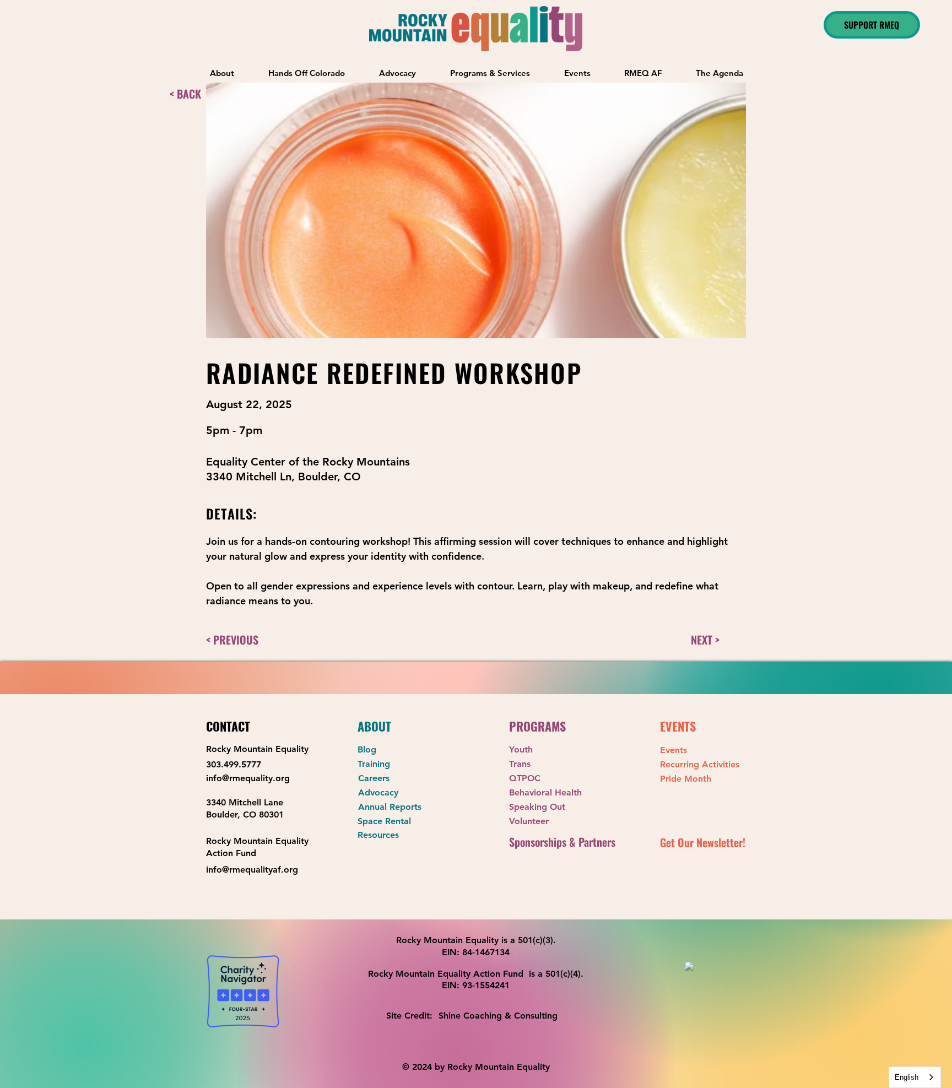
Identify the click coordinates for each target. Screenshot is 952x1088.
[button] (490, 73)
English (906, 1077)
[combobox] (915, 1077)
